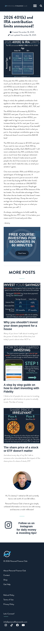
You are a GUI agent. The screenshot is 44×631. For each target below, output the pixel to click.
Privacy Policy (8, 604)
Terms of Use (8, 599)
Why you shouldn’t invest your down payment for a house (21, 326)
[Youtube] (23, 625)
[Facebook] (17, 625)
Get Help (7, 584)
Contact (6, 575)
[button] (35, 6)
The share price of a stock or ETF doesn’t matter (21, 449)
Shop (5, 579)
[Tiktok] (11, 625)
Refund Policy (8, 595)
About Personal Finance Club (14, 570)
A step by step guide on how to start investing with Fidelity (21, 388)
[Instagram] (5, 625)
